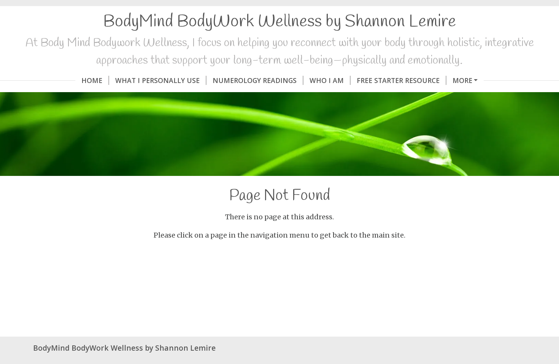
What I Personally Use (157, 80)
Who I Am (327, 80)
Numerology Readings (255, 80)
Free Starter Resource (398, 80)
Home (91, 80)
